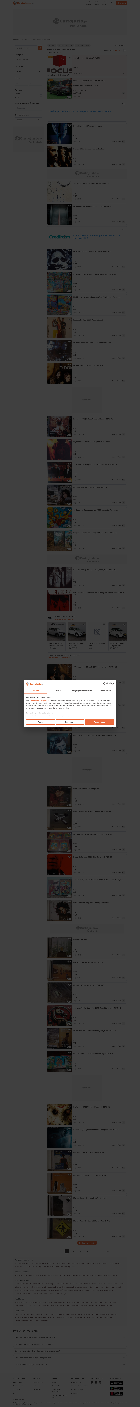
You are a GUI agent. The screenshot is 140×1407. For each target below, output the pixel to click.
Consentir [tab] (35, 691)
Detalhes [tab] (58, 691)
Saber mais (69, 722)
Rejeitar (40, 722)
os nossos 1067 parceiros (40, 700)
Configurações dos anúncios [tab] (81, 691)
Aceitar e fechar (99, 722)
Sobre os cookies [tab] (104, 691)
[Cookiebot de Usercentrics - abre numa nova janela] (105, 683)
